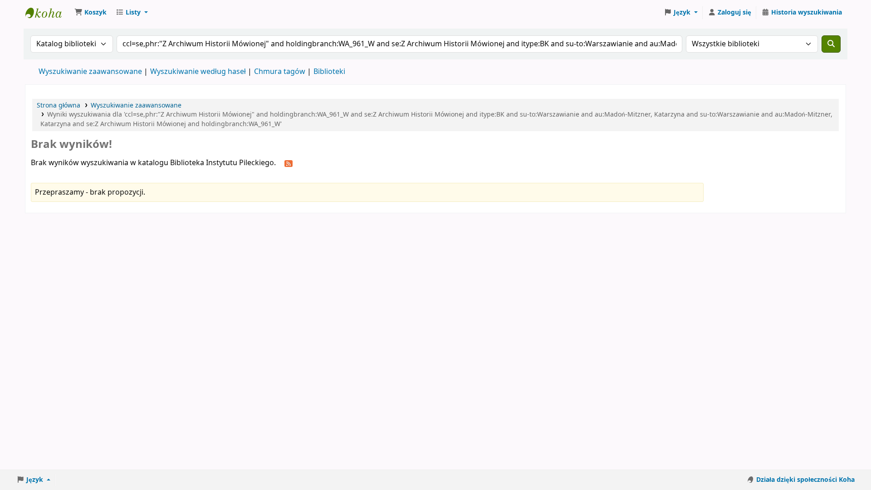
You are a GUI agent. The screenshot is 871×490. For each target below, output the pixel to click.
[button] (90, 12)
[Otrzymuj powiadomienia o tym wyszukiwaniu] (288, 163)
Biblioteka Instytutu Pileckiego (48, 13)
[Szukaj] (831, 44)
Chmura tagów (279, 71)
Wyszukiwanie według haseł (198, 71)
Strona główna (58, 105)
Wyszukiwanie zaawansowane (90, 71)
